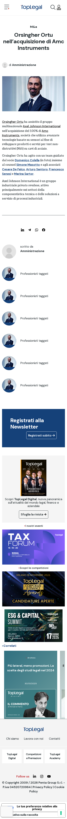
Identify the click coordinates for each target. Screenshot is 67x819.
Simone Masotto (28, 165)
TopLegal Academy (54, 756)
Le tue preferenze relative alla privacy (37, 808)
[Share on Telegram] (29, 230)
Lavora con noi (33, 739)
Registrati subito (40, 435)
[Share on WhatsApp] (37, 230)
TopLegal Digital (12, 756)
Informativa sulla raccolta (21, 814)
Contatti (54, 739)
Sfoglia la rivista (32, 514)
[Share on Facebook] (44, 230)
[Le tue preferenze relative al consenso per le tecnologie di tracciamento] (61, 813)
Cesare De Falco (13, 169)
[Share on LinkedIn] (22, 230)
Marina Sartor (24, 174)
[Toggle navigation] (6, 7)
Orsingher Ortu (12, 122)
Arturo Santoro (37, 169)
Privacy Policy (42, 787)
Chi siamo (12, 739)
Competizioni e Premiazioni (33, 756)
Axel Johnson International (41, 126)
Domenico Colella (27, 160)
